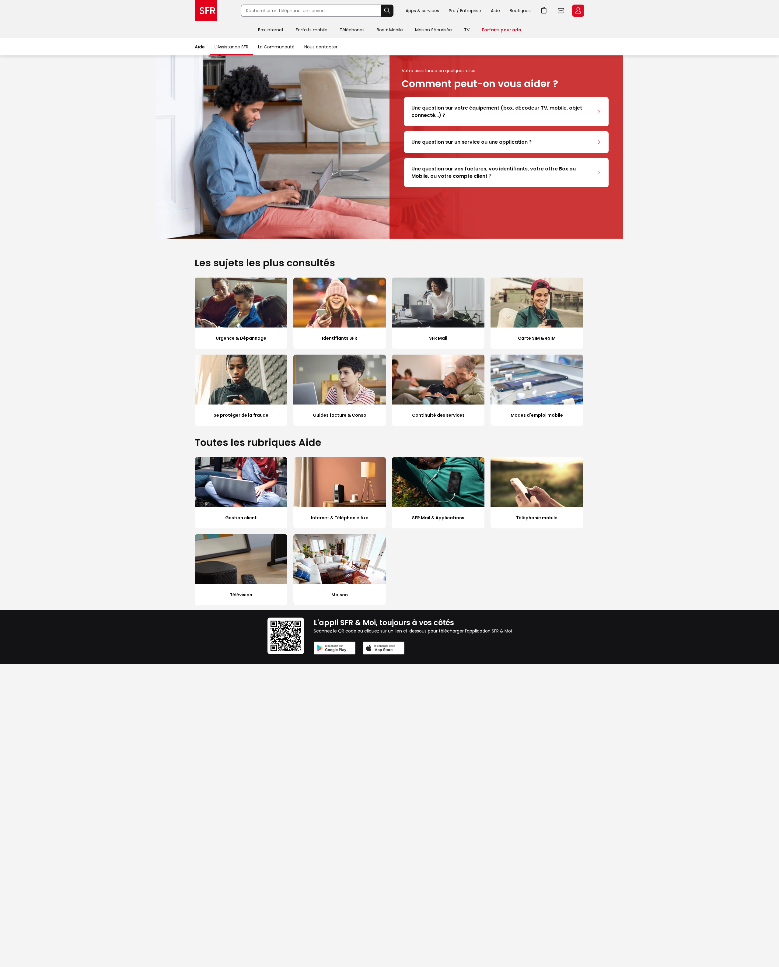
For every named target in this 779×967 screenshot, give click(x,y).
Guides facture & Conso (339, 415)
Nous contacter (320, 47)
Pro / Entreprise (465, 11)
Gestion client (241, 518)
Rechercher (387, 11)
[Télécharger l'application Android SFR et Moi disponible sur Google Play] (334, 649)
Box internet (271, 30)
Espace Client (578, 10)
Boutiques (520, 11)
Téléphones (352, 30)
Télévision (241, 595)
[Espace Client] (577, 11)
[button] (506, 111)
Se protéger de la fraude (241, 415)
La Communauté (276, 47)
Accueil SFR (206, 10)
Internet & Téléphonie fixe (340, 518)
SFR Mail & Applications (438, 518)
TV (467, 30)
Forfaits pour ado (501, 30)
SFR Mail (438, 338)
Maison (339, 595)
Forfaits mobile (311, 30)
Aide (495, 11)
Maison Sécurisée (433, 30)
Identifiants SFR (339, 338)
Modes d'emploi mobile (537, 415)
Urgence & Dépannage (241, 338)
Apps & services (422, 11)
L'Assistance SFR (231, 47)
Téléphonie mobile (536, 518)
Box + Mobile (390, 30)
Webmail (561, 11)
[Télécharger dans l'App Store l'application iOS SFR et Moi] (383, 649)
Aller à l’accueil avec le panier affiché (544, 11)
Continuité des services (438, 415)
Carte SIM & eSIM (537, 338)
